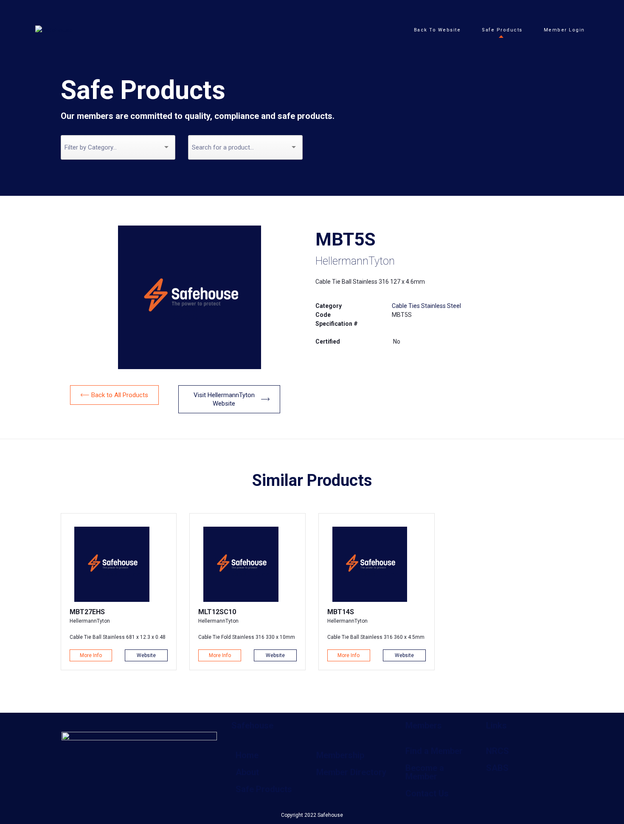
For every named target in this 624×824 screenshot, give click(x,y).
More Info (91, 655)
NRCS (497, 751)
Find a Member (434, 751)
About (247, 772)
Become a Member (424, 772)
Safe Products (264, 789)
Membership (340, 755)
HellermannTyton (355, 261)
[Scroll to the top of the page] (16, 798)
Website (146, 655)
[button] (114, 395)
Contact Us (427, 793)
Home (247, 755)
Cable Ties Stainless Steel (426, 305)
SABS (497, 768)
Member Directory (351, 772)
